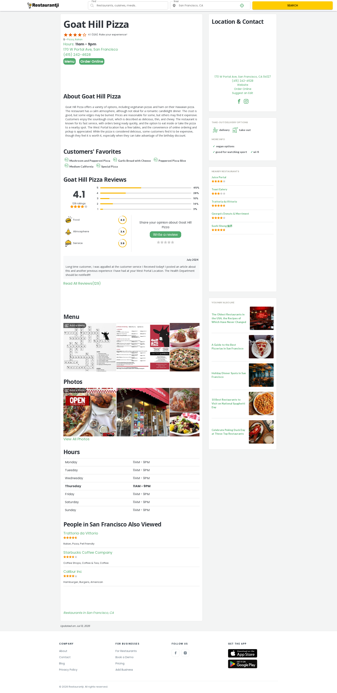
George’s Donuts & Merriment (230, 213)
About (63, 651)
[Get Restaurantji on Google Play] (242, 664)
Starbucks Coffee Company (87, 552)
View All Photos (76, 439)
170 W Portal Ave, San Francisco (90, 49)
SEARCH (292, 5)
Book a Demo (124, 657)
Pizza (70, 39)
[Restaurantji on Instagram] (185, 653)
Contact (65, 657)
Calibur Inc (72, 571)
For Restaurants (126, 651)
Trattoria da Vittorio (80, 533)
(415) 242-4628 (77, 54)
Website (242, 85)
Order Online (91, 61)
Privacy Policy (68, 670)
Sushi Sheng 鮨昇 (222, 225)
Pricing (119, 663)
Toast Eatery (219, 189)
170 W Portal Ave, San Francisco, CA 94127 (243, 77)
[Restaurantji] (43, 5)
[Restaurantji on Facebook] (175, 653)
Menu (69, 61)
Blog (62, 663)
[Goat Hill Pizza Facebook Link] (239, 101)
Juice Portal (219, 177)
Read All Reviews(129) (82, 283)
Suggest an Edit (242, 93)
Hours (68, 44)
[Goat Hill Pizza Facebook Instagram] (246, 101)
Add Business (124, 670)
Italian (78, 39)
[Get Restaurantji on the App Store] (242, 653)
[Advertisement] (131, 75)
